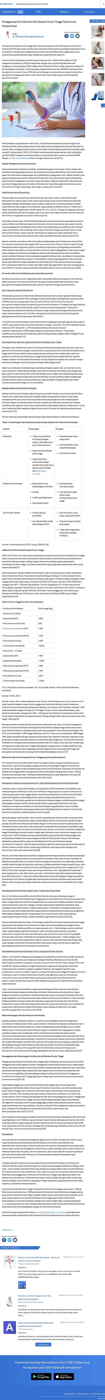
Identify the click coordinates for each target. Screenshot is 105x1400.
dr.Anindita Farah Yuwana (33, 1302)
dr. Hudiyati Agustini (31, 1264)
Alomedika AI (8, 11)
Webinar (64, 11)
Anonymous (28, 1329)
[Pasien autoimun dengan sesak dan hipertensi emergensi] (9, 1306)
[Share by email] (77, 36)
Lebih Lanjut (43, 1344)
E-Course (89, 11)
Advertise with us (83, 1394)
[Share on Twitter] (72, 36)
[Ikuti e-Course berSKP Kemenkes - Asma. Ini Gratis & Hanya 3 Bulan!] (9, 1268)
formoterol (61, 1212)
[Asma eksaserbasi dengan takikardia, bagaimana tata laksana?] (9, 1333)
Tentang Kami (69, 1394)
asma (4, 1203)
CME (38, 11)
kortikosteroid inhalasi (19, 158)
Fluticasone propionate (13, 628)
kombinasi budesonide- (45, 1212)
